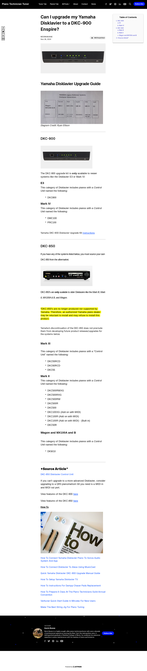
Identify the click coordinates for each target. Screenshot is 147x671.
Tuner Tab (42, 4)
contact (85, 4)
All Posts (65, 4)
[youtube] (125, 4)
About (75, 4)
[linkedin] (121, 4)
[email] (3, 38)
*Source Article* (123, 38)
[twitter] (111, 4)
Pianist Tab (54, 4)
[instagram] (116, 4)
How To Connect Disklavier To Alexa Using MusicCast (68, 567)
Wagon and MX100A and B (128, 35)
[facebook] (107, 4)
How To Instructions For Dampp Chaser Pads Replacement (71, 585)
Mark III (121, 30)
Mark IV (121, 25)
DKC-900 (121, 21)
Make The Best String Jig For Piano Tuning (62, 607)
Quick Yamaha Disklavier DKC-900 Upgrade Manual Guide (70, 573)
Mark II (121, 33)
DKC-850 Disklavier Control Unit (57, 474)
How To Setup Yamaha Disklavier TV (59, 579)
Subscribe (139, 4)
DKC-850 (121, 28)
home (93, 4)
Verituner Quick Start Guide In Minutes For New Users (68, 601)
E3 (120, 23)
